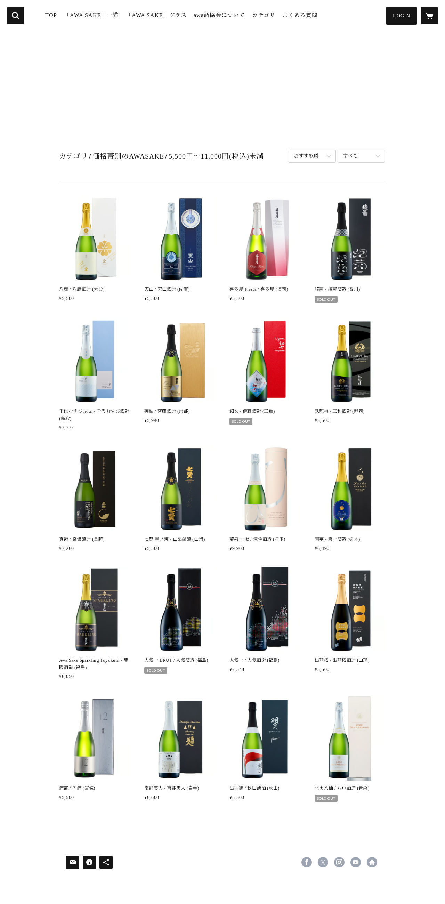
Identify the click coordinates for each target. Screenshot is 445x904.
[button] (401, 16)
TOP (51, 15)
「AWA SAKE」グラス (156, 15)
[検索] (15, 15)
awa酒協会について (219, 15)
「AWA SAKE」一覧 (91, 15)
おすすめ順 (306, 156)
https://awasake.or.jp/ (372, 862)
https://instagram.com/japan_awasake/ (339, 862)
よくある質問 (300, 15)
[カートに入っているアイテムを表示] (429, 15)
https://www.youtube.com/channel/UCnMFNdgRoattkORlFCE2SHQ (355, 862)
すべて (350, 156)
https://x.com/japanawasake (323, 862)
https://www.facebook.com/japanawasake (306, 862)
